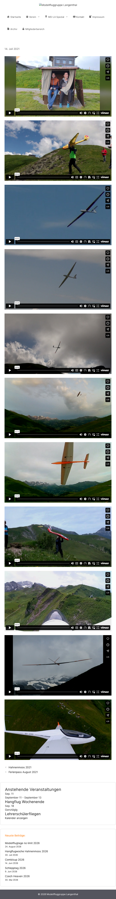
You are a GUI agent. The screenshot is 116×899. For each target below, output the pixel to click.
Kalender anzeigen (16, 818)
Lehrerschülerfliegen (23, 814)
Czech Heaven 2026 (17, 876)
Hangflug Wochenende (24, 802)
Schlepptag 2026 (15, 868)
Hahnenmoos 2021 (20, 767)
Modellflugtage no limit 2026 (22, 843)
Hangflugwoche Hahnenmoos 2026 (26, 851)
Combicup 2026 (14, 859)
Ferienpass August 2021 (23, 772)
